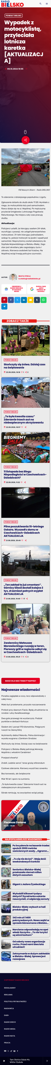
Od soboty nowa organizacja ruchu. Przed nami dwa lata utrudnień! (29, 944)
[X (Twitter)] (8, 1051)
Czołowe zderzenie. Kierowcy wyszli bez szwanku (24, 768)
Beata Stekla (25, 276)
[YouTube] (5, 1051)
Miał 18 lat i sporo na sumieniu (15, 779)
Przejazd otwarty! (9, 757)
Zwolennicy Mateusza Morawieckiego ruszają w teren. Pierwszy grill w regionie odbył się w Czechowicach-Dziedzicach (25, 647)
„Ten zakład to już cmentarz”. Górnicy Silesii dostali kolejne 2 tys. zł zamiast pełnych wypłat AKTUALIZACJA (23, 589)
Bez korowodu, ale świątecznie (15, 773)
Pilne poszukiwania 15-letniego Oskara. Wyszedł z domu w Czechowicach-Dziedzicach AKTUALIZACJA (24, 531)
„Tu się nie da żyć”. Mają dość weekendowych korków (29, 860)
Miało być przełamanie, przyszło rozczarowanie (23, 704)
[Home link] (12, 4)
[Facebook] (17, 1051)
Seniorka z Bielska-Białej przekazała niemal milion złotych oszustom (27, 872)
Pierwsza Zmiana (15, 822)
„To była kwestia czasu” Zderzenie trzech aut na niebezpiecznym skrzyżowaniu (24, 420)
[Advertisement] (25, 100)
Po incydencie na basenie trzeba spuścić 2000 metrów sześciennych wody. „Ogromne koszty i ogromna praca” (31, 849)
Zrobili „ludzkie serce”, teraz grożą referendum (23, 763)
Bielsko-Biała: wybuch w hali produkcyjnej (29, 908)
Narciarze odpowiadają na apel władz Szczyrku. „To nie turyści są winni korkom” (30, 932)
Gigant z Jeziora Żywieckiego (29, 884)
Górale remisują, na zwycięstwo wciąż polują (22, 792)
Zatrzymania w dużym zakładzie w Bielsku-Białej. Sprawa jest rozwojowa (31, 956)
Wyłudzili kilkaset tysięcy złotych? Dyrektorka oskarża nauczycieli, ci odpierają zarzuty (31, 896)
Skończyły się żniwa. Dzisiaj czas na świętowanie (24, 366)
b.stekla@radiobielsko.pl (29, 279)
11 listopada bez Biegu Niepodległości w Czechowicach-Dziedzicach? (25, 475)
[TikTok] (11, 1051)
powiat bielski (13, 15)
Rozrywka (9, 818)
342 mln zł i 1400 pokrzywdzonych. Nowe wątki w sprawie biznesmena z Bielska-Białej (31, 921)
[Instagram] (14, 1051)
